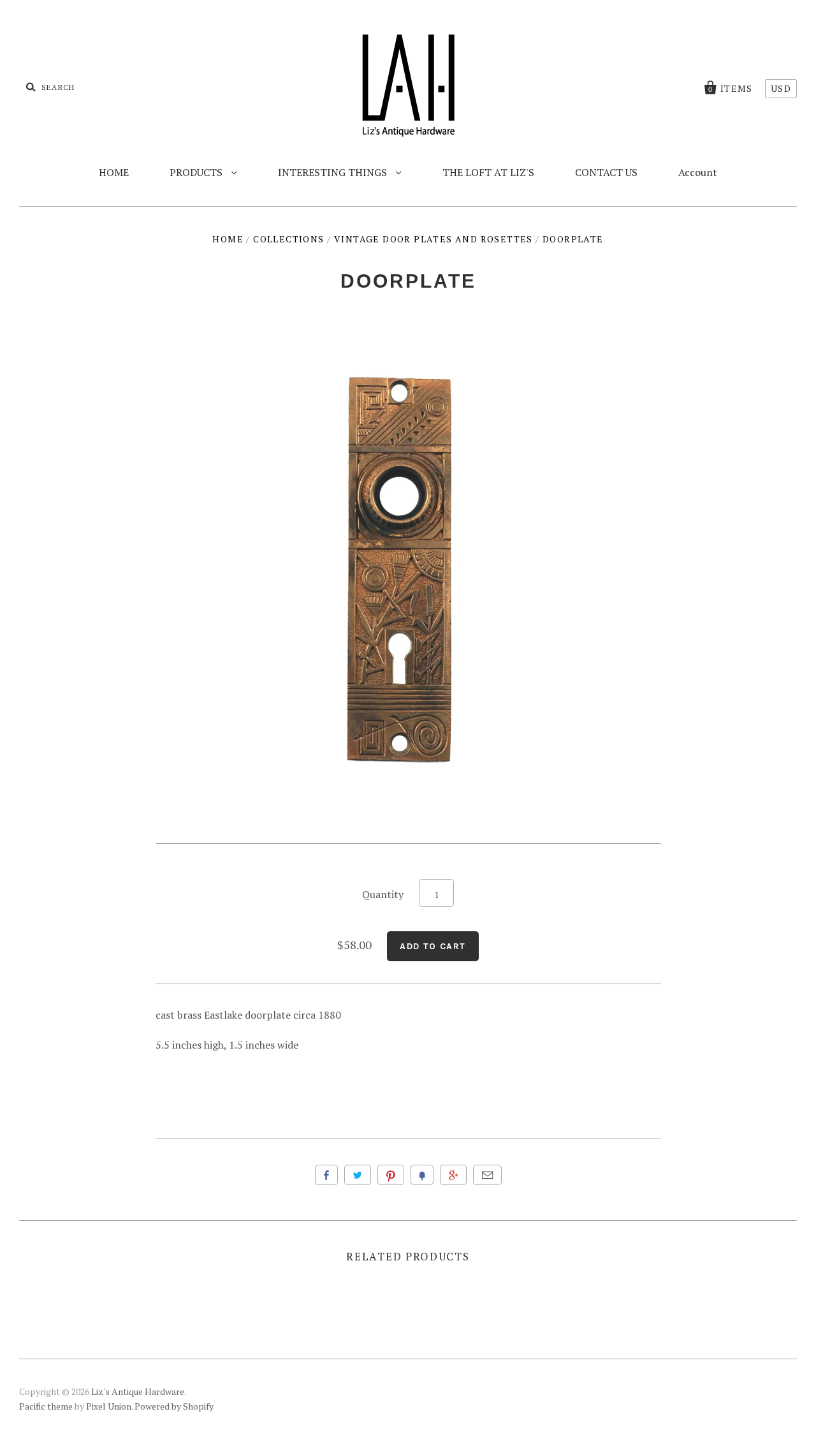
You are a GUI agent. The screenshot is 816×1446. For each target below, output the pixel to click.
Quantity (383, 894)
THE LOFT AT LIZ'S (488, 172)
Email (487, 1175)
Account (697, 172)
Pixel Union (108, 1406)
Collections (288, 239)
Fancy (422, 1175)
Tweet (357, 1175)
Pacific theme (46, 1406)
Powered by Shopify (174, 1406)
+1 (453, 1175)
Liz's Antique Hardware (137, 1391)
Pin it (390, 1175)
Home (228, 239)
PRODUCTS (197, 172)
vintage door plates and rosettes (433, 239)
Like (326, 1175)
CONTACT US (606, 172)
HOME (114, 172)
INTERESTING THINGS (334, 172)
